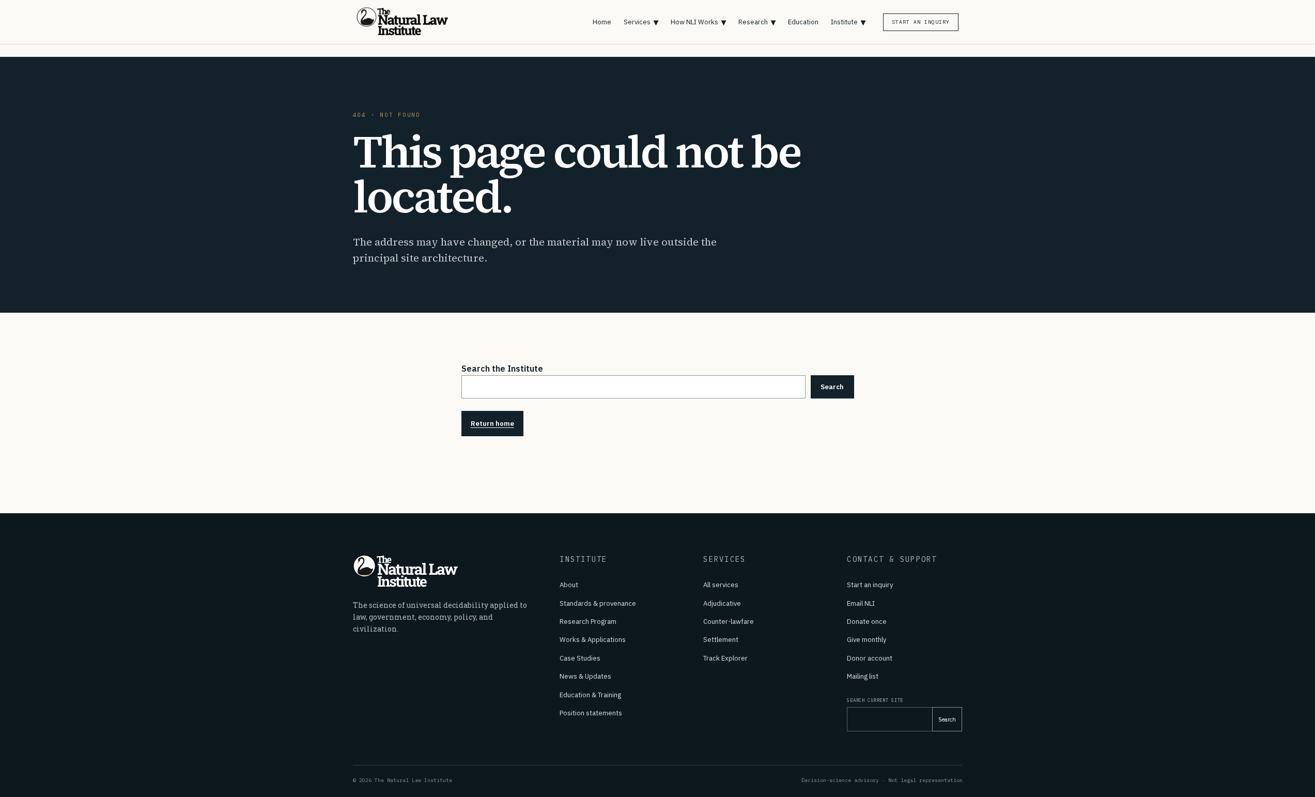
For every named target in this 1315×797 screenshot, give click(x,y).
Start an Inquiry (921, 22)
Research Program (588, 621)
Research (757, 22)
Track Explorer (725, 658)
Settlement (720, 639)
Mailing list (862, 676)
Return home (492, 423)
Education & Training (590, 695)
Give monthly (866, 639)
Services (641, 22)
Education (803, 22)
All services (720, 584)
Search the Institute (502, 368)
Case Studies (580, 658)
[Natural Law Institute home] (409, 22)
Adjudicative (722, 603)
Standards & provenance (598, 603)
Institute (848, 22)
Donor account (869, 658)
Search (832, 386)
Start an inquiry (870, 584)
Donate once (867, 621)
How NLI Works (698, 22)
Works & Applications (593, 639)
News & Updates (585, 676)
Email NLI (861, 603)
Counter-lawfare (728, 621)
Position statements (591, 713)
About (569, 584)
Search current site (875, 700)
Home (602, 22)
